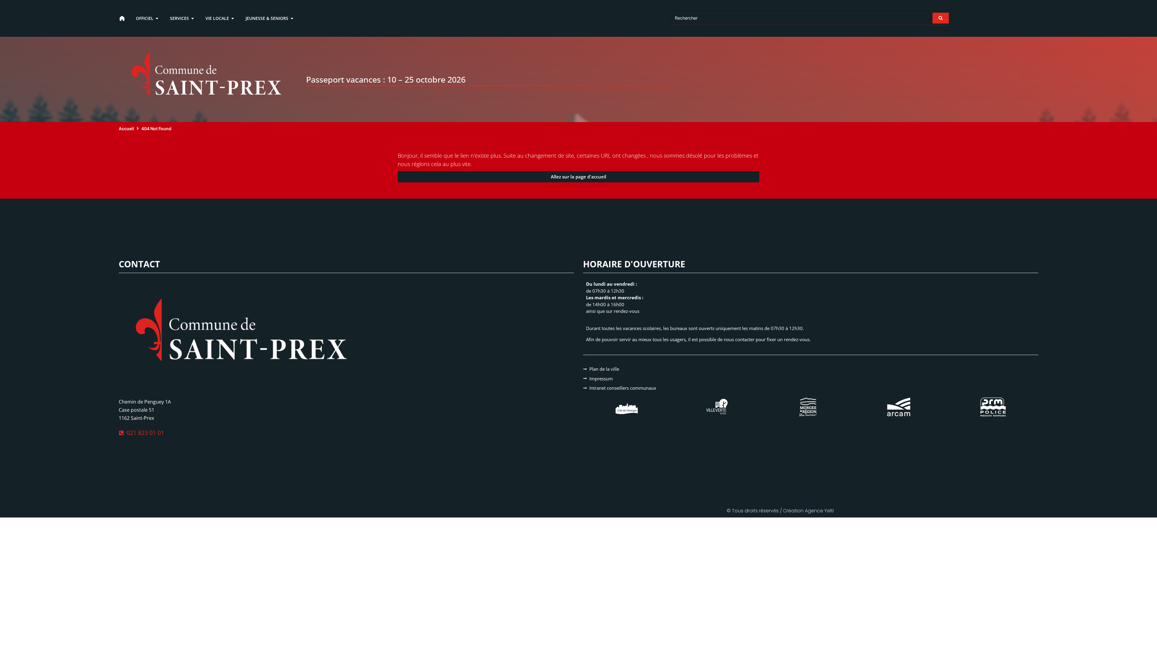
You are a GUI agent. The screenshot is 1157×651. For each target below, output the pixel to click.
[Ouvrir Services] (192, 18)
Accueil (126, 128)
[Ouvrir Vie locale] (232, 18)
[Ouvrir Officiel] (157, 18)
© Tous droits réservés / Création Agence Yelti (780, 510)
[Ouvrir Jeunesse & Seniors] (292, 18)
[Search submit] (941, 18)
